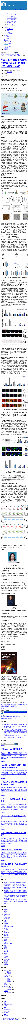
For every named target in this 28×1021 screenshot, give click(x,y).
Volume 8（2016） (11, 25)
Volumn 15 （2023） (12, 14)
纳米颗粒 (6, 950)
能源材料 (9, 43)
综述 (5, 942)
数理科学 (6, 48)
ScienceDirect (7, 1009)
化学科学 (6, 27)
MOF (5, 931)
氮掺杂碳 (6, 964)
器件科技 (9, 37)
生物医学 (6, 44)
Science (5, 1008)
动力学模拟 (10, 29)
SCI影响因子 (7, 1011)
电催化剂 (6, 951)
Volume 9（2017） (11, 24)
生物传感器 (7, 959)
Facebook (5, 54)
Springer (6, 1012)
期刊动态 (6, 984)
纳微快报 (6, 49)
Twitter (10, 54)
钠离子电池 (7, 917)
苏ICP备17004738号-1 (12, 1019)
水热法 (5, 928)
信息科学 (6, 35)
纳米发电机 (7, 932)
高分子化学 (10, 33)
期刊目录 (6, 13)
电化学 (8, 32)
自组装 (5, 947)
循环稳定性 (7, 937)
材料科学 (6, 40)
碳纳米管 (6, 923)
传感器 (5, 953)
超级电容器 (7, 909)
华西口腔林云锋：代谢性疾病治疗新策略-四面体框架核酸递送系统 (14, 63)
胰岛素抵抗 (20, 712)
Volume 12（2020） (12, 19)
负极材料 (6, 929)
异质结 (5, 922)
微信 (18, 54)
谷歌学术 (6, 1015)
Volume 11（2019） (11, 21)
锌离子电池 (7, 936)
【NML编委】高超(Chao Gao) (8, 718)
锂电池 (5, 939)
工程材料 (9, 41)
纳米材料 (6, 934)
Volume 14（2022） (12, 16)
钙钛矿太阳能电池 (8, 926)
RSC (5, 1007)
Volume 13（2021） (12, 18)
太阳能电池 (7, 918)
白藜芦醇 (15, 712)
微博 (2, 54)
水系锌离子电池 (8, 943)
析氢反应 (6, 962)
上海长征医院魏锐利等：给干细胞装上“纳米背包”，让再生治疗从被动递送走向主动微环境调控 (15, 732)
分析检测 (9, 46)
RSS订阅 (14, 54)
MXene (5, 915)
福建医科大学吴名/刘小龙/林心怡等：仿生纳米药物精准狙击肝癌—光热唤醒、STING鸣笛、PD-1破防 (15, 726)
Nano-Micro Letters (19, 9)
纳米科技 (9, 38)
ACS (5, 1001)
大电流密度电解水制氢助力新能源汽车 (11, 716)
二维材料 (6, 961)
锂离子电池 (7, 914)
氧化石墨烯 (7, 945)
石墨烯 (5, 911)
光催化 (5, 912)
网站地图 (3, 1019)
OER (5, 954)
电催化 (5, 925)
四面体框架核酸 (8, 712)
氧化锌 (5, 957)
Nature (5, 1005)
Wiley (5, 1014)
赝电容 (5, 948)
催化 (8, 30)
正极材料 (6, 956)
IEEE (5, 1003)
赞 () (2, 708)
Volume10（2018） (11, 22)
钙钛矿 (5, 920)
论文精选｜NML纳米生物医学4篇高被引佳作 (15, 729)
